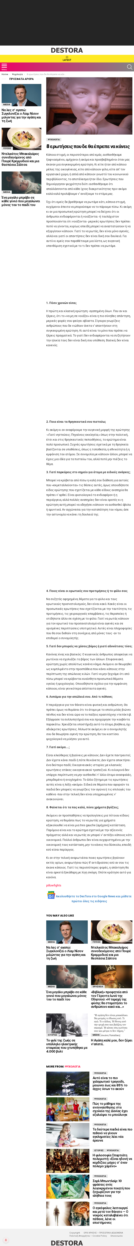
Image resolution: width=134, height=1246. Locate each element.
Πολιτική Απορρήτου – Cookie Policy (88, 1236)
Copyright (74, 1233)
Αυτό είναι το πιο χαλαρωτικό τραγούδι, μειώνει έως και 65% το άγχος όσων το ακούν (110, 1083)
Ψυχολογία (72, 1066)
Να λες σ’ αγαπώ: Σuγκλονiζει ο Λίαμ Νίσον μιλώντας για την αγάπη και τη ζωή (65, 953)
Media (51, 942)
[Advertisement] (67, 23)
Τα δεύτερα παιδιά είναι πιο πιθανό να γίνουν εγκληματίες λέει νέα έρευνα (112, 1135)
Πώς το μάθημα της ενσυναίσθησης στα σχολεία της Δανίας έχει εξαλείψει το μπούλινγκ (110, 1109)
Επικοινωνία (117, 1236)
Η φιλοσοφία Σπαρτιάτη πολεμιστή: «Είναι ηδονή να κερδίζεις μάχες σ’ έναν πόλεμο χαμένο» (112, 1161)
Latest (67, 60)
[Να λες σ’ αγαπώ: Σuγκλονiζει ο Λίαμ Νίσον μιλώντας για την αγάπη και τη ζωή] (67, 932)
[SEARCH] (129, 67)
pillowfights (53, 885)
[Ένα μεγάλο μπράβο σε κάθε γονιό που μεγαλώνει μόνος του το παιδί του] (67, 976)
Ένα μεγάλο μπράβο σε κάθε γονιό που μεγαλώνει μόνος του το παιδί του (66, 996)
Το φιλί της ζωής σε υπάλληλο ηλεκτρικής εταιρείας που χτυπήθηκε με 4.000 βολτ (66, 1046)
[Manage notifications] (5, 1240)
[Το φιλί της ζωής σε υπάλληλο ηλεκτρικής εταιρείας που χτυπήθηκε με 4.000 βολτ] (67, 1025)
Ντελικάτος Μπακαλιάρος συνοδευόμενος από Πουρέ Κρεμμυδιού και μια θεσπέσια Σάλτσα (111, 953)
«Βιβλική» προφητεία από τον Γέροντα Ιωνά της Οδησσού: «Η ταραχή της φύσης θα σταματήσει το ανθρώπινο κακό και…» (109, 999)
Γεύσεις (97, 942)
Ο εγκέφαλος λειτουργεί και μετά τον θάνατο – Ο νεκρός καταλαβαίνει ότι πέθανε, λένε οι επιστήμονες (110, 1215)
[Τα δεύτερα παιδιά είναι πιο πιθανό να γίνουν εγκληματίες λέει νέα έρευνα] (67, 1135)
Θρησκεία (98, 986)
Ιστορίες (52, 1034)
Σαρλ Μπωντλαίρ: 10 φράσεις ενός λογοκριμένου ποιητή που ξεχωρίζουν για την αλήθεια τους (111, 1188)
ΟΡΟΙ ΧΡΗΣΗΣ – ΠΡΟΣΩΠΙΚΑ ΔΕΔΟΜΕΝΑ (103, 1233)
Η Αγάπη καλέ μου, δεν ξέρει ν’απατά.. (111, 1042)
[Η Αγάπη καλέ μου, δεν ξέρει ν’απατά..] (111, 1025)
